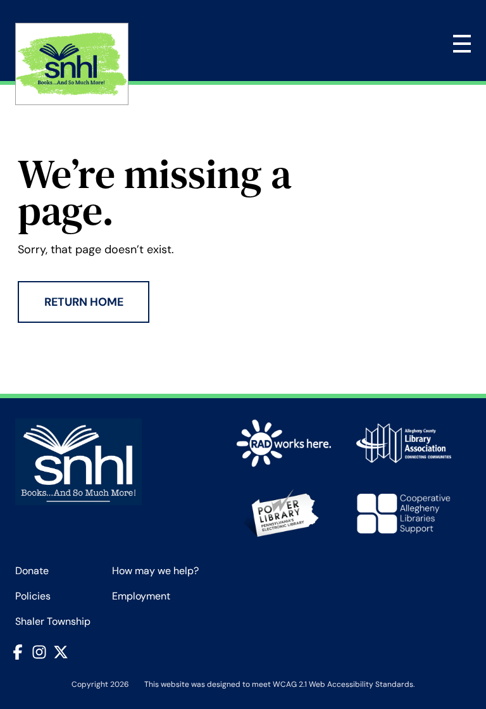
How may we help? (155, 570)
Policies (33, 596)
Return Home (83, 302)
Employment (141, 596)
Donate (32, 570)
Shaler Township (52, 621)
